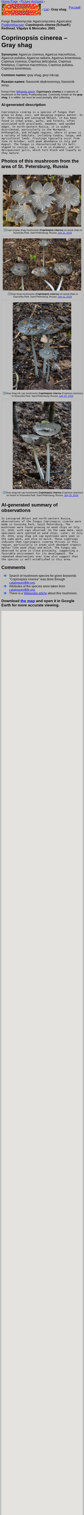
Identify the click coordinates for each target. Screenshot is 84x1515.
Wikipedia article (25, 91)
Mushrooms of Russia (21, 9)
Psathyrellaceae (12, 24)
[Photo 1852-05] (9, 294)
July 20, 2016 (66, 396)
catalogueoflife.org (22, 582)
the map (28, 601)
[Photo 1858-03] (4, 492)
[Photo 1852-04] (4, 230)
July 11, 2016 (65, 233)
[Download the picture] (42, 226)
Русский (74, 7)
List (46, 9)
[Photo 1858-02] (4, 393)
